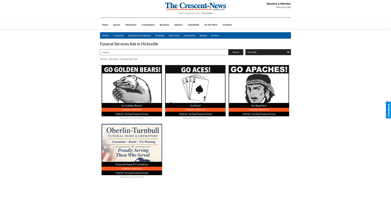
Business (164, 25)
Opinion (178, 25)
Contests (227, 25)
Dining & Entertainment (139, 35)
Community (118, 35)
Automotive (189, 35)
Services (215, 35)
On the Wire (210, 25)
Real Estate (174, 35)
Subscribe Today (283, 7)
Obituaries (130, 25)
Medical (203, 35)
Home (103, 59)
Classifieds (193, 25)
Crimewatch (148, 25)
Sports (116, 25)
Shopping (159, 35)
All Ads (105, 35)
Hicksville (252, 52)
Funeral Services (129, 59)
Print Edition (207, 13)
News (105, 25)
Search (235, 52)
